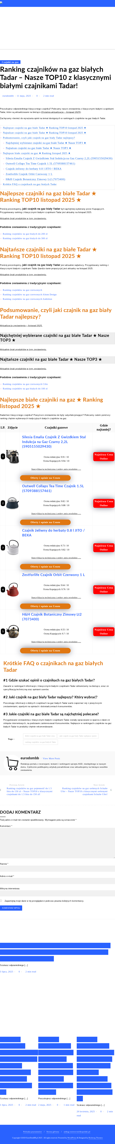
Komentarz (6, 826)
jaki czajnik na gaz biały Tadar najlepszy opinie (78, 736)
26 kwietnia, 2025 (86, 1111)
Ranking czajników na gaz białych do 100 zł (25, 388)
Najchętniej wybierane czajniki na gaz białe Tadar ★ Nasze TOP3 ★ (46, 142)
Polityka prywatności (32, 1132)
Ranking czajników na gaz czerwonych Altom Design (30, 294)
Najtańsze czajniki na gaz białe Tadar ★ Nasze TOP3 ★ (38, 148)
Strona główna (53, 1132)
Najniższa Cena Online (104, 456)
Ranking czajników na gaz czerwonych (22, 290)
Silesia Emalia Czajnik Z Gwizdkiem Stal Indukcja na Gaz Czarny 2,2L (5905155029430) (59, 158)
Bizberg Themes (96, 1138)
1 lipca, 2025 (7, 1105)
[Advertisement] (57, 28)
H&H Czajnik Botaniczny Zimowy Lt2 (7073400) (35, 179)
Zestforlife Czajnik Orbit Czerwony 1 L (29, 174)
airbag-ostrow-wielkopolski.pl (77, 1132)
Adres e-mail (7, 876)
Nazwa (4, 864)
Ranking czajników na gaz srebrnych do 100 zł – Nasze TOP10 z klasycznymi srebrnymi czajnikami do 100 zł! (55, 952)
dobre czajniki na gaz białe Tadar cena (40, 736)
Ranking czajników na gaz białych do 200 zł (25, 234)
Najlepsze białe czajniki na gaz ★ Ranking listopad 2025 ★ (37, 153)
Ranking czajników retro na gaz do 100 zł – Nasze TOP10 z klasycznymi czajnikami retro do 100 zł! (19, 1066)
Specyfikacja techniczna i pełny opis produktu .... (56, 469)
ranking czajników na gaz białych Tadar (40, 742)
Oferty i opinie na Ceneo (45, 477)
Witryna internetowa (9, 888)
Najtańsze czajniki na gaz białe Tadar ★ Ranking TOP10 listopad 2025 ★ (44, 132)
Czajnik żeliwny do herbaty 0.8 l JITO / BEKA (34, 168)
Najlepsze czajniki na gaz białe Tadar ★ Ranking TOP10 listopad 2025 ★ (44, 127)
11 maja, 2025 (24, 96)
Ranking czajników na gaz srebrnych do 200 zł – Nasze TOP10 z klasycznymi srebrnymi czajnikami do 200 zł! (55, 1066)
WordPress (71, 1138)
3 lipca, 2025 (7, 971)
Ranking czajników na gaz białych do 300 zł (25, 238)
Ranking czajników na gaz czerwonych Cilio (25, 384)
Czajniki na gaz (10, 62)
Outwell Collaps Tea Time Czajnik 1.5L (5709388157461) (40, 163)
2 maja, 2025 (45, 1105)
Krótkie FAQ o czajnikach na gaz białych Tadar (30, 184)
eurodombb (8, 96)
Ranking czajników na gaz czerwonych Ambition (27, 299)
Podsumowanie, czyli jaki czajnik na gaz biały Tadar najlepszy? (39, 137)
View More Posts (51, 758)
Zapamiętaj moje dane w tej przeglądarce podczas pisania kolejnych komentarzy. (44, 901)
